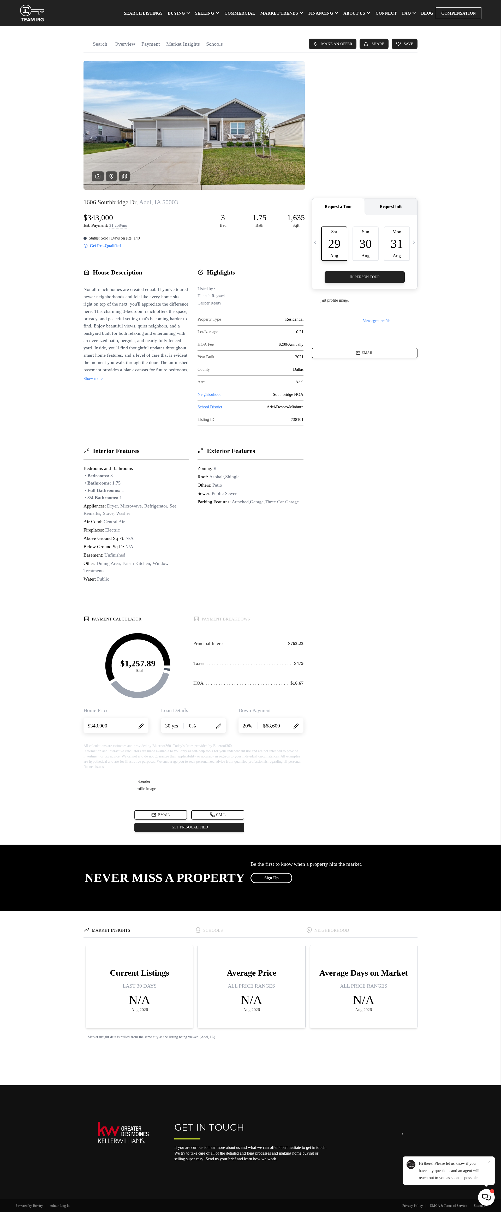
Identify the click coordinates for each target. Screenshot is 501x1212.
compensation (458, 13)
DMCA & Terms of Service (448, 1206)
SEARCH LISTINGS (143, 13)
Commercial (239, 13)
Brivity (38, 1206)
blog (427, 13)
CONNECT (386, 13)
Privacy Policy (412, 1206)
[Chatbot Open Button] (486, 1197)
